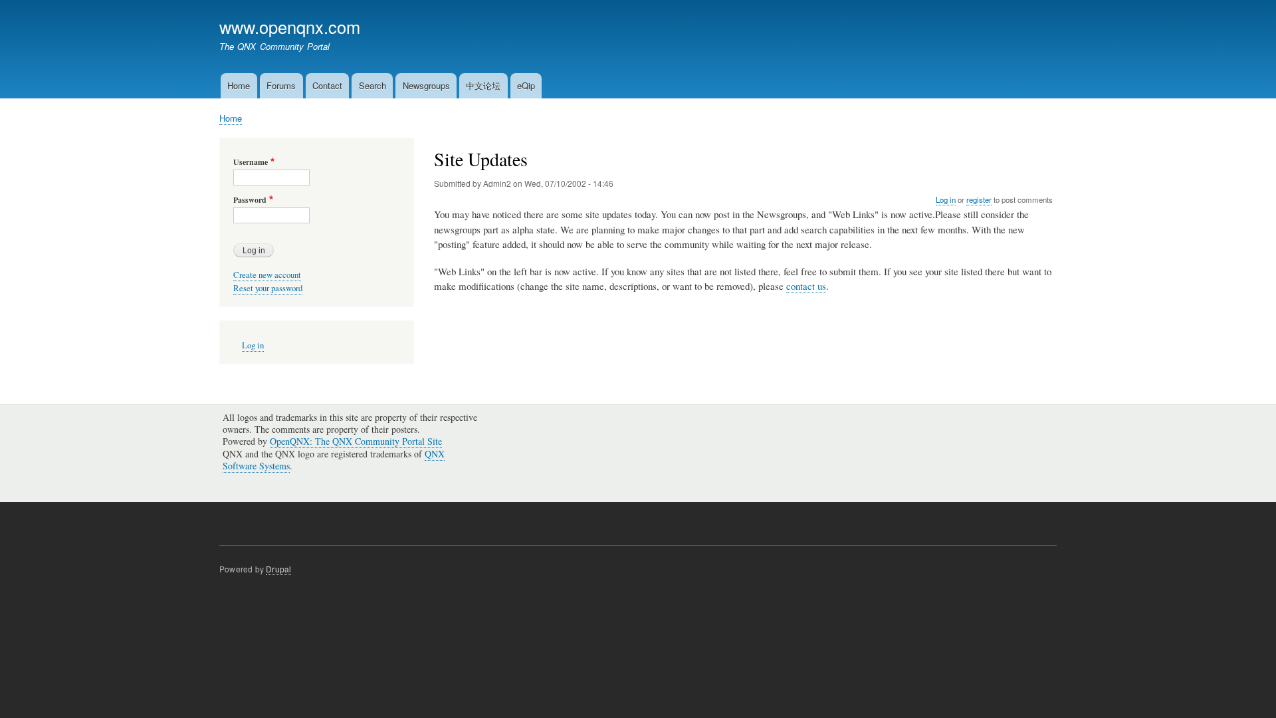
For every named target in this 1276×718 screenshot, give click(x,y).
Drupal (278, 568)
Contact (327, 85)
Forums (281, 85)
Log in (946, 199)
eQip (526, 85)
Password (249, 200)
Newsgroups (426, 85)
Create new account (267, 275)
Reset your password (267, 288)
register (979, 199)
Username (250, 162)
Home (238, 85)
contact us (806, 286)
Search (372, 85)
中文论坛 (483, 85)
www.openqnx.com (289, 27)
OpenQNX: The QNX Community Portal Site (356, 441)
